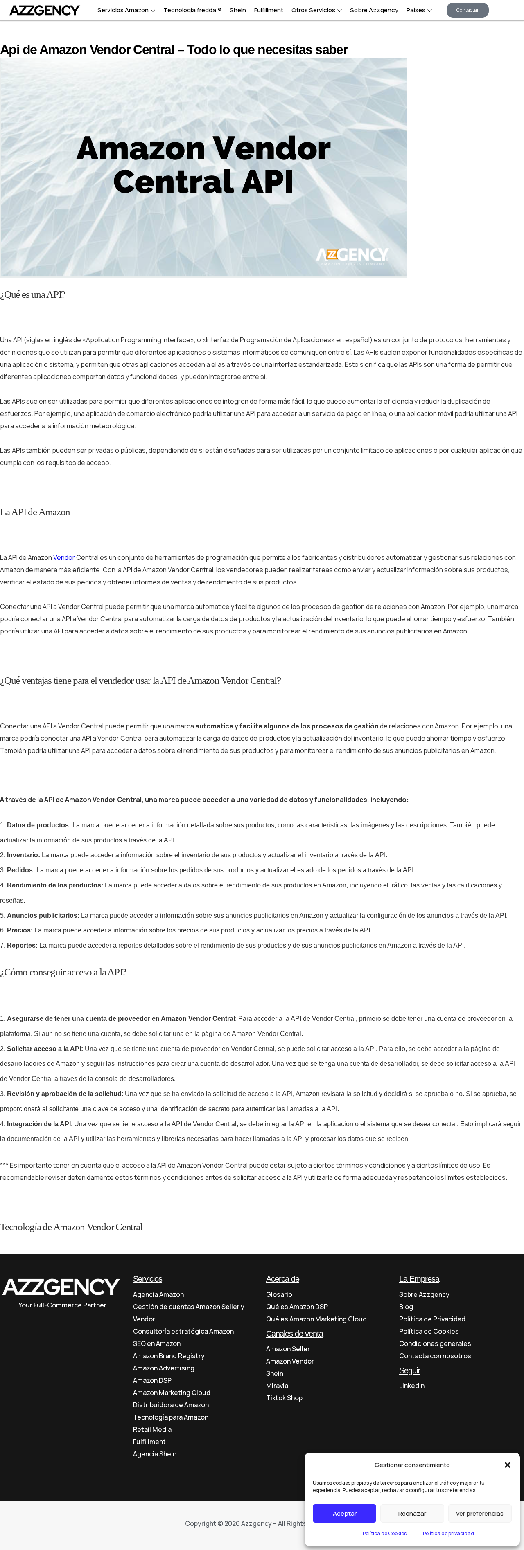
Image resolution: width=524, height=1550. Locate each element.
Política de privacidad (448, 1533)
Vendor (64, 557)
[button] (508, 1465)
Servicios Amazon (123, 10)
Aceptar (345, 1513)
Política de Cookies (385, 1533)
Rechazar (412, 1513)
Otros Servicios (313, 10)
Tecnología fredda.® (192, 10)
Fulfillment (268, 10)
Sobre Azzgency (374, 10)
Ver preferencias (480, 1513)
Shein (238, 10)
